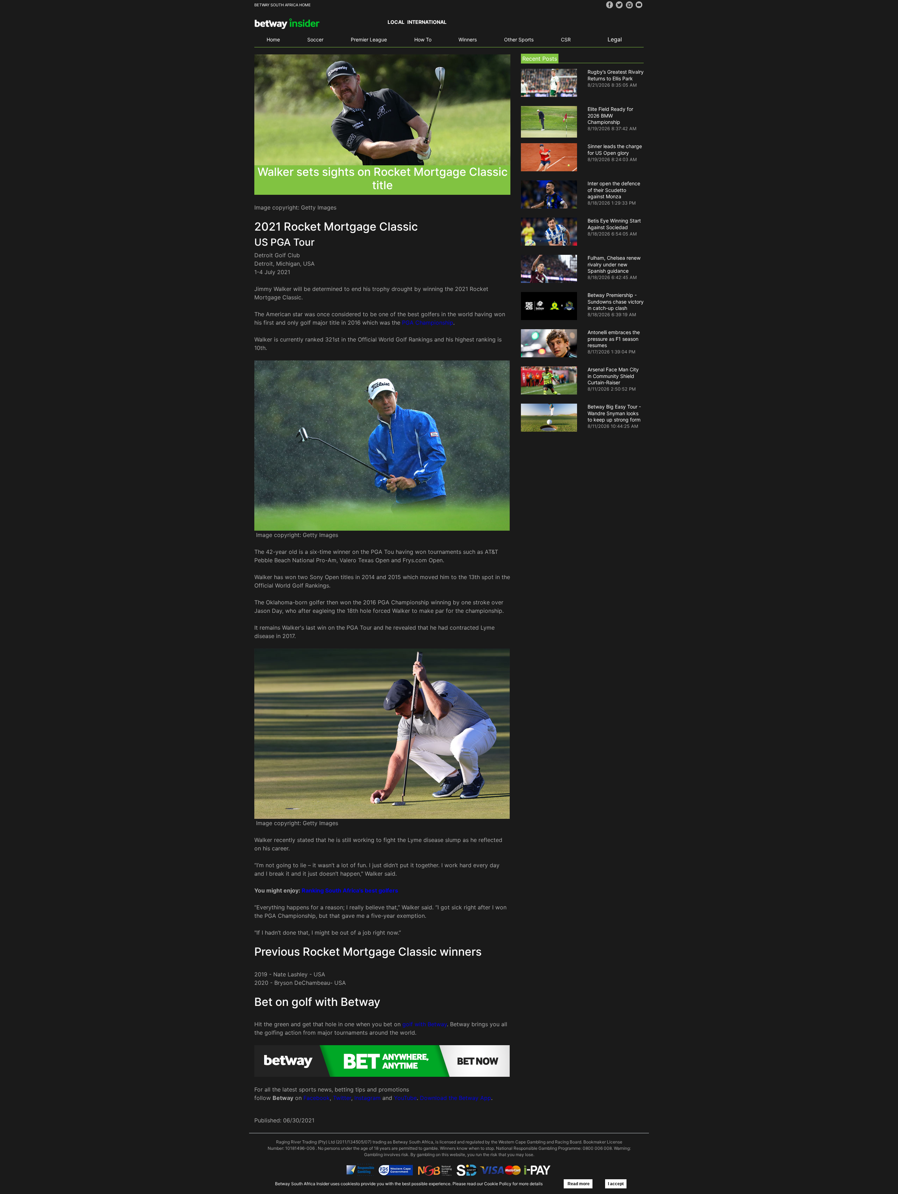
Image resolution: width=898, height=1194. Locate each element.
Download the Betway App (455, 1097)
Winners (467, 39)
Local (396, 22)
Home (273, 39)
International (427, 22)
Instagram (367, 1097)
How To (422, 39)
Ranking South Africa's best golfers (350, 890)
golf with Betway (424, 1024)
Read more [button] (578, 1183)
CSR (566, 39)
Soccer (315, 39)
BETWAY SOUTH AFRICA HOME (282, 4)
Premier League (369, 39)
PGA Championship (427, 322)
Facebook (316, 1097)
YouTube (405, 1097)
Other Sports (519, 39)
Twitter (342, 1097)
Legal (615, 39)
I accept (616, 1183)
